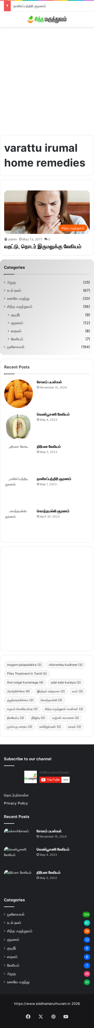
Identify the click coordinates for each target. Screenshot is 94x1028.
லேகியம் (17, 339)
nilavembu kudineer (66, 665)
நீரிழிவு (38, 718)
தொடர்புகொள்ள (16, 795)
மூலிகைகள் (16, 347)
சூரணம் (17, 323)
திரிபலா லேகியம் (49, 446)
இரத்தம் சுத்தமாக (51, 691)
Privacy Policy (16, 803)
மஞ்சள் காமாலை (65, 718)
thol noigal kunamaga (25, 682)
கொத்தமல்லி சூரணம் (53, 511)
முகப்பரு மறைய (19, 727)
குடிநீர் (15, 314)
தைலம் (16, 331)
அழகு (11, 282)
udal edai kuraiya (66, 682)
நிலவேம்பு (15, 718)
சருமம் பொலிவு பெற (22, 709)
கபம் (77, 691)
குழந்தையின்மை (20, 700)
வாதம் (74, 727)
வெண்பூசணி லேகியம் (53, 414)
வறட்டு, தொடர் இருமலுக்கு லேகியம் (42, 246)
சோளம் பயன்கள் (49, 382)
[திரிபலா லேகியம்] (18, 458)
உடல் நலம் (14, 290)
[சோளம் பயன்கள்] (18, 393)
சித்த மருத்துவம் (19, 306)
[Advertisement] (47, 79)
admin (12, 239)
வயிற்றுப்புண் (50, 727)
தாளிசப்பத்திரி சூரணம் (29, 6)
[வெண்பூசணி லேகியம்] (18, 426)
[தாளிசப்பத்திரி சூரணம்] (18, 490)
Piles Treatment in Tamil (27, 673)
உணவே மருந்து (18, 298)
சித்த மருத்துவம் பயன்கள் (64, 709)
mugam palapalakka (24, 665)
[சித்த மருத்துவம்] (47, 19)
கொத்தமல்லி (51, 700)
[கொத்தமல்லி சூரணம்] (18, 522)
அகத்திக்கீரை (18, 691)
